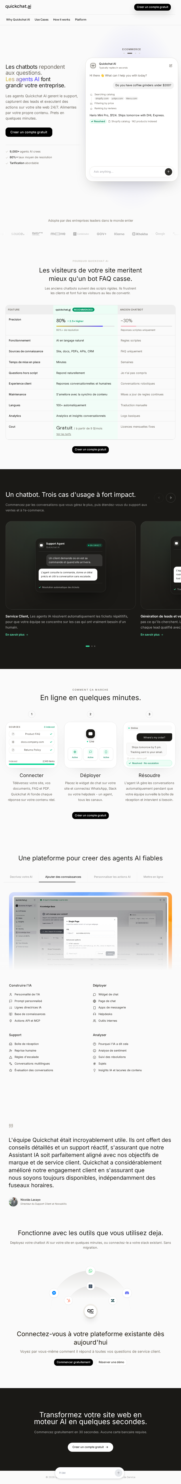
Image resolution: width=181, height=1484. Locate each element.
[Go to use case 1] (88, 646)
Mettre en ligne (153, 876)
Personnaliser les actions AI (112, 876)
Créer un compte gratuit (90, 815)
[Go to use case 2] (91, 646)
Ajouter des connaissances (63, 876)
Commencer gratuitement (73, 1362)
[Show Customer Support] (124, 53)
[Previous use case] (159, 498)
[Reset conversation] (171, 65)
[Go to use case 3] (94, 646)
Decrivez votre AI (21, 876)
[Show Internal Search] (139, 53)
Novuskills (61, 1203)
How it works (61, 19)
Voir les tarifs (63, 434)
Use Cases (42, 19)
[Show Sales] (134, 53)
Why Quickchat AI (18, 19)
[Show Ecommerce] (128, 53)
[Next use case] (170, 498)
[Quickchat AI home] (18, 7)
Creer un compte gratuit (152, 7)
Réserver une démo (111, 1362)
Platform (80, 19)
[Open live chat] (132, 171)
